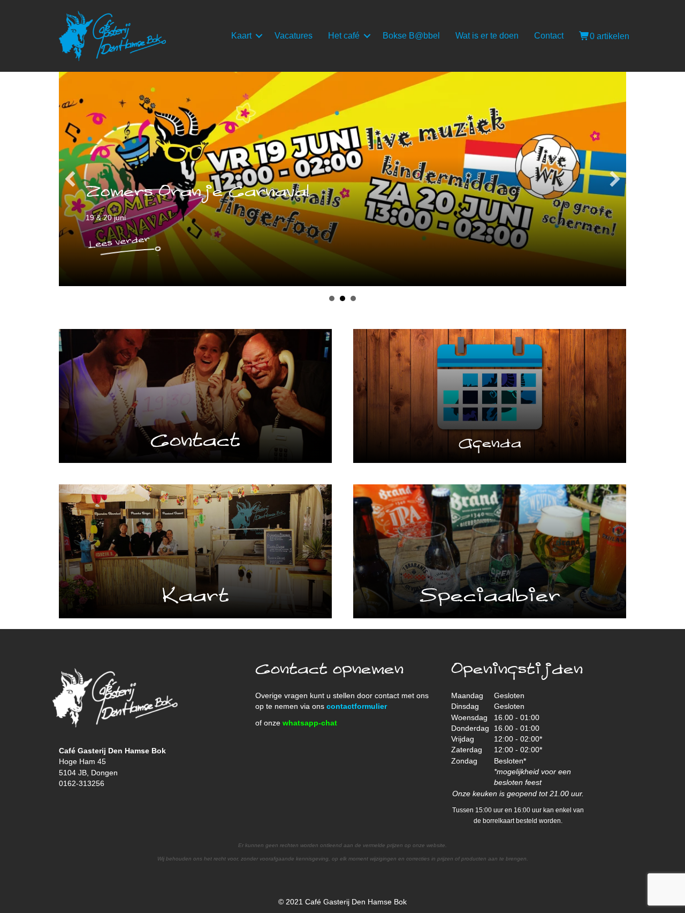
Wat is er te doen (487, 35)
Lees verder (278, 237)
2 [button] (342, 298)
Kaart (241, 35)
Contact (549, 35)
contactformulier (356, 706)
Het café (344, 35)
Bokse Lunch (295, 192)
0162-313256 (81, 783)
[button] (259, 36)
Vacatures (294, 35)
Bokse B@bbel (411, 35)
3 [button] (353, 298)
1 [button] (331, 298)
